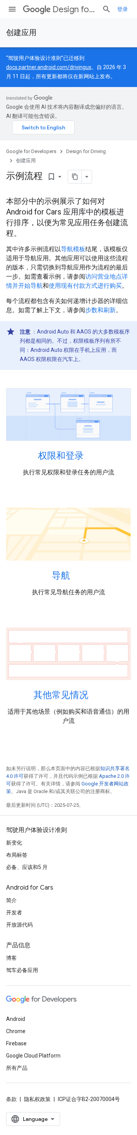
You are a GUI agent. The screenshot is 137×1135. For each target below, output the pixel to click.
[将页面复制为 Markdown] (75, 176)
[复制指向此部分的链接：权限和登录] (91, 456)
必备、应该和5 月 (27, 867)
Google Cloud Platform (33, 1056)
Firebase (16, 1043)
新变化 (14, 843)
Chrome (15, 1031)
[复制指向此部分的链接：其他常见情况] (96, 695)
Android (15, 1019)
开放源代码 (19, 925)
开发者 (14, 912)
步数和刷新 (100, 310)
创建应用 (21, 32)
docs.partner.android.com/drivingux (48, 67)
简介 (11, 900)
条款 (11, 1099)
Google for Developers (31, 151)
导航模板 (73, 249)
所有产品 (16, 1068)
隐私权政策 (37, 1099)
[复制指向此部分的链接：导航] (77, 575)
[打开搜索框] (106, 9)
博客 (11, 958)
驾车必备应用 (22, 970)
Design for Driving (74, 9)
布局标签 (16, 855)
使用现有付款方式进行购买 (85, 285)
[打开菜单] (12, 9)
